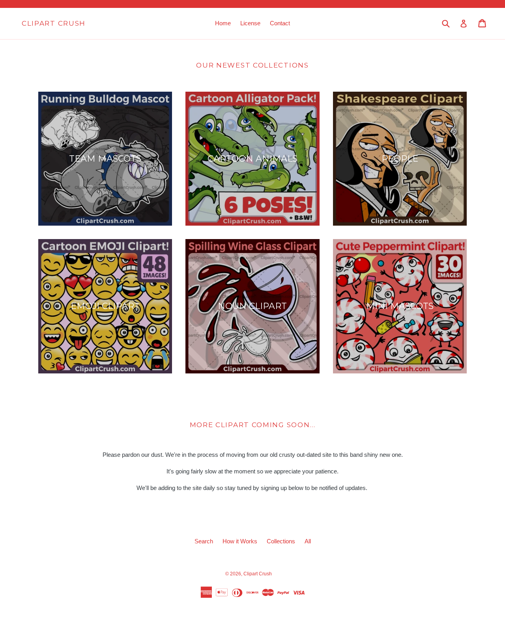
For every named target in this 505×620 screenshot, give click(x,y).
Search (204, 541)
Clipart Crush (54, 23)
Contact (280, 23)
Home (223, 23)
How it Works (240, 541)
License (250, 23)
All (308, 541)
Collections (281, 541)
